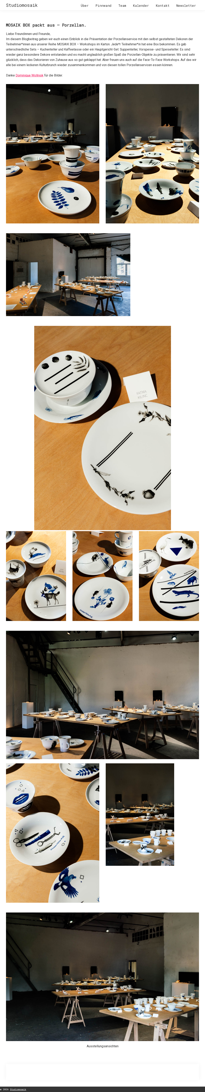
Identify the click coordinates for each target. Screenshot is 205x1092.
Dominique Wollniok (29, 75)
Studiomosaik (22, 5)
